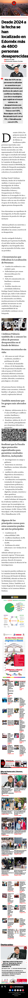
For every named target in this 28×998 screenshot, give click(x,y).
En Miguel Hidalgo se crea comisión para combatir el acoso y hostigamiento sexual (11, 749)
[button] (2, 986)
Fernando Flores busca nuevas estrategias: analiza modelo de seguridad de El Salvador (11, 910)
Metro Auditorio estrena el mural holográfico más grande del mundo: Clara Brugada (22, 725)
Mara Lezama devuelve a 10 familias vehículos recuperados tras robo (23, 702)
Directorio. (16, 995)
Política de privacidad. (16, 994)
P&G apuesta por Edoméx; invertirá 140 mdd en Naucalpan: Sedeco (20, 851)
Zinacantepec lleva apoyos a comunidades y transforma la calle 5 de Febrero (11, 922)
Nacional (20, 968)
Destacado (9, 61)
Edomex (15, 61)
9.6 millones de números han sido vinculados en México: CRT (20, 789)
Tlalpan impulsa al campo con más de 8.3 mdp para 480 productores (23, 737)
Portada (20, 61)
